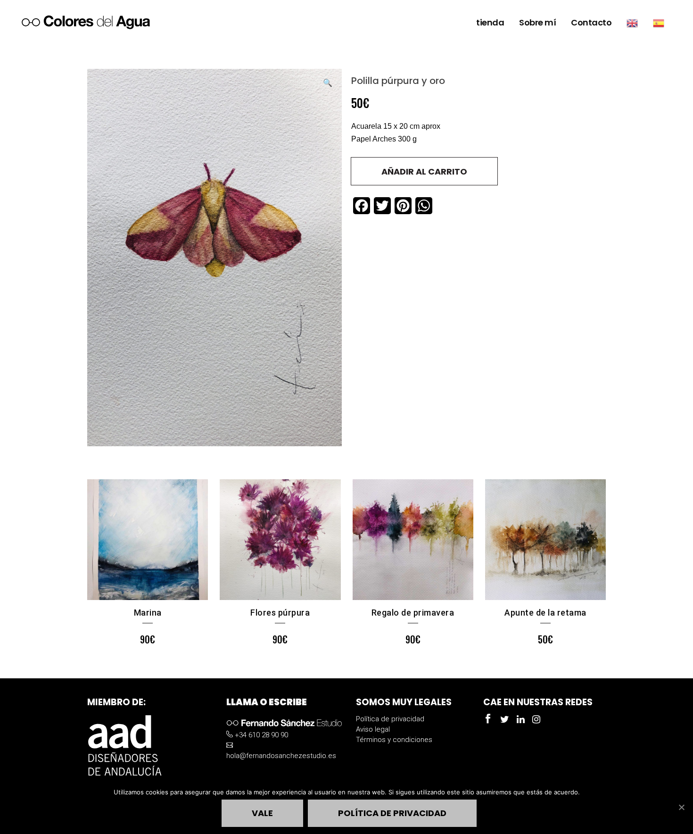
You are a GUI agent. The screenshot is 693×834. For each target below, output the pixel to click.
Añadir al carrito (424, 171)
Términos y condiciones (394, 739)
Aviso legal (373, 729)
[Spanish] (658, 22)
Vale (262, 813)
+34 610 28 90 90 (260, 735)
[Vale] (681, 807)
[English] (632, 22)
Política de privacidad (390, 719)
